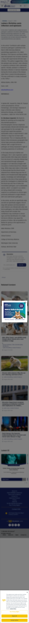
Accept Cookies (14, 620)
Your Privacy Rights (14, 611)
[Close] (27, 592)
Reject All (14, 616)
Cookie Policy (13, 608)
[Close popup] (25, 303)
